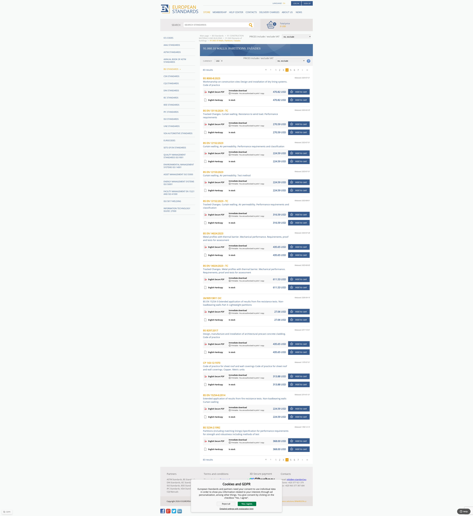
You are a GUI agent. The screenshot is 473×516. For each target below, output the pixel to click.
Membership (220, 12)
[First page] (267, 70)
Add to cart (301, 92)
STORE (206, 12)
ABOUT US (287, 12)
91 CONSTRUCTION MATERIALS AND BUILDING (221, 36)
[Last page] (307, 70)
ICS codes (168, 38)
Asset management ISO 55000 (178, 174)
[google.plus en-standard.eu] (168, 512)
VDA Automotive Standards (178, 133)
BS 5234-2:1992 (245, 431)
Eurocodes (169, 140)
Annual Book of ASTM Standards (175, 60)
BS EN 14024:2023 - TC (244, 269)
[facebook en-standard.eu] (162, 512)
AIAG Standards (172, 45)
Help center (236, 12)
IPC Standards (171, 112)
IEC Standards (171, 97)
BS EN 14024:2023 (245, 237)
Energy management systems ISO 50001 (179, 183)
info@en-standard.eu (296, 479)
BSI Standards (218, 35)
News (299, 12)
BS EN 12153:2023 (227, 173)
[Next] (302, 70)
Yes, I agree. (247, 504)
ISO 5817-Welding (172, 201)
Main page (204, 35)
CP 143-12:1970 (245, 366)
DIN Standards (171, 90)
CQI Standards (171, 83)
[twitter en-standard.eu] (174, 512)
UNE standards (172, 126)
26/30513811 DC (243, 301)
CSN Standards (171, 76)
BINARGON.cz (300, 501)
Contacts (251, 12)
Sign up (307, 3)
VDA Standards (188, 488)
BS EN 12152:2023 (243, 144)
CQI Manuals (172, 491)
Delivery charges (269, 12)
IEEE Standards (171, 104)
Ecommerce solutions (285, 501)
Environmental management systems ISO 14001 (179, 166)
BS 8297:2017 (244, 334)
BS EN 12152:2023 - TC (246, 204)
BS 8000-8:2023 (245, 81)
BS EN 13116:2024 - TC (240, 114)
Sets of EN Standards (175, 147)
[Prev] (272, 70)
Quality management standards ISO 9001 (175, 156)
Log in (296, 3)
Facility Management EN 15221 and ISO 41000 (179, 192)
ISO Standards (171, 119)
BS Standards (189, 479)
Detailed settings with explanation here (236, 509)
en (284, 3)
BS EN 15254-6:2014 (244, 398)
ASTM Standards (172, 52)
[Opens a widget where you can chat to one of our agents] (464, 512)
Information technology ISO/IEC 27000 (177, 209)
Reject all (226, 504)
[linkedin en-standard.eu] (179, 512)
